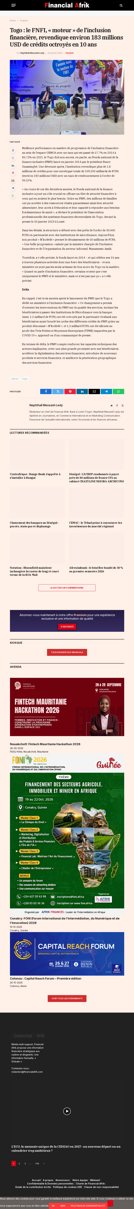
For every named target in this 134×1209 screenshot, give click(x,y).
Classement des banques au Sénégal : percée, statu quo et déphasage (34, 524)
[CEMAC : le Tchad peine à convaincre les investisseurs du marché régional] (96, 502)
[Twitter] (13, 158)
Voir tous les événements (67, 998)
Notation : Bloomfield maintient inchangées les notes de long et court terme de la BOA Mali (34, 571)
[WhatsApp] (13, 195)
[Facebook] (13, 150)
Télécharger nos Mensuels (67, 652)
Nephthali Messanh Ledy (32, 53)
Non (62, 1206)
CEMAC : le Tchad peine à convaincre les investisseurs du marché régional (95, 524)
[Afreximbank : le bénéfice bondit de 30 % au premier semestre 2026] (96, 548)
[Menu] (13, 5)
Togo (24, 378)
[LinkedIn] (13, 165)
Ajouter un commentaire (67, 587)
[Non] (110, 1203)
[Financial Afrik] (67, 5)
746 (37, 1163)
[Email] (13, 180)
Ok (53, 1206)
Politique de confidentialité (88, 1206)
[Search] (121, 5)
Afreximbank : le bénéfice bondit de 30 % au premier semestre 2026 (96, 569)
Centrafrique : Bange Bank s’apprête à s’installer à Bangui (35, 476)
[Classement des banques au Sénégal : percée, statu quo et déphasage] (37, 502)
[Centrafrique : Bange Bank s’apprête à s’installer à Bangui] (37, 454)
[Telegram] (13, 188)
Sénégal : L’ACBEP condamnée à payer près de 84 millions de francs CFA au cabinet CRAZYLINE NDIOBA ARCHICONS (96, 478)
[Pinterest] (13, 173)
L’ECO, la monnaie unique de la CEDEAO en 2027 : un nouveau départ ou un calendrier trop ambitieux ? (65, 1148)
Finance (70, 53)
